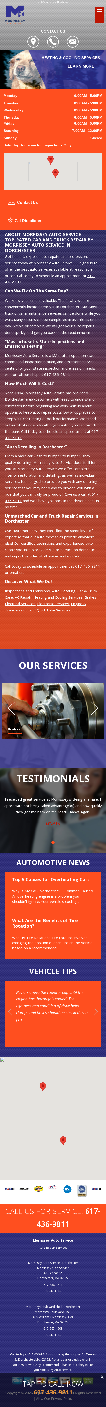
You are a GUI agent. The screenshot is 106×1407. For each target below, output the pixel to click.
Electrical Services (20, 603)
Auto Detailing (63, 590)
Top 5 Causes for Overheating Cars (50, 879)
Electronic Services (53, 603)
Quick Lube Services (54, 610)
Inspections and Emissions (27, 590)
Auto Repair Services (53, 1248)
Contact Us (27, 202)
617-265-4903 (53, 1329)
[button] (55, 173)
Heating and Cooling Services (58, 597)
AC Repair (23, 597)
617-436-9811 (56, 374)
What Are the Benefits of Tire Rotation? (45, 923)
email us (16, 572)
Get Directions (27, 221)
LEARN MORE (81, 66)
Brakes (90, 597)
